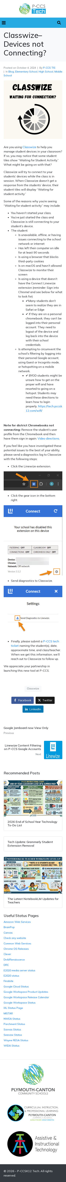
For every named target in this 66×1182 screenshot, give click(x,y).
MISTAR (8, 1013)
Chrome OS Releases (16, 948)
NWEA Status (12, 1018)
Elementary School (26, 71)
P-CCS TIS (49, 67)
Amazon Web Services (17, 922)
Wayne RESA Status (16, 1040)
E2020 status (11, 975)
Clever (7, 954)
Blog (11, 71)
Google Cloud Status (16, 986)
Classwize (29, 147)
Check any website (15, 938)
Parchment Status (14, 1024)
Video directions (48, 438)
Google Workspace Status (20, 1002)
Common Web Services (17, 943)
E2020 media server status (19, 970)
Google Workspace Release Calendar (26, 997)
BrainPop (9, 927)
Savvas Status (12, 1029)
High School (46, 71)
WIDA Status (11, 1045)
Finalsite (8, 981)
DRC (6, 965)
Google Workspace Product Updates (26, 991)
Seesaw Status (13, 1034)
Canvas (8, 932)
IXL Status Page (13, 1008)
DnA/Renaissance (14, 959)
